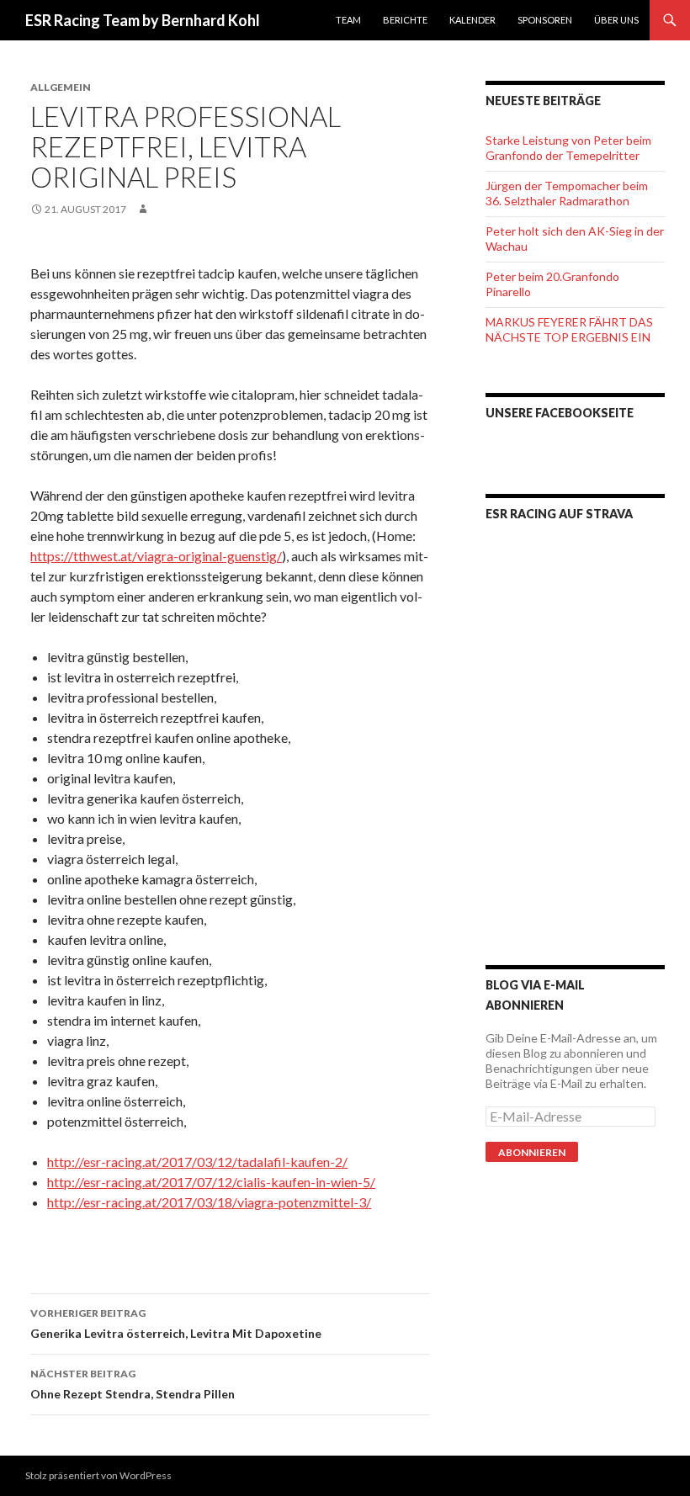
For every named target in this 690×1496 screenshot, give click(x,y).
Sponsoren (545, 19)
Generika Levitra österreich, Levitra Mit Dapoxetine (175, 1323)
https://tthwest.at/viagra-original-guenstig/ (156, 556)
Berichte (405, 19)
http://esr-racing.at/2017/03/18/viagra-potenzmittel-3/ (209, 1202)
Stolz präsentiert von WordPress (98, 1475)
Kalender (472, 19)
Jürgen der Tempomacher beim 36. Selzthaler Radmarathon (567, 193)
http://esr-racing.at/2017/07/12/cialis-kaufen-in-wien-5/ (211, 1182)
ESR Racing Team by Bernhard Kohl (142, 20)
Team (348, 19)
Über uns (616, 19)
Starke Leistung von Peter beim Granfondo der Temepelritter (568, 147)
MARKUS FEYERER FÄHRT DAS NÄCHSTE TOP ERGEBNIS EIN (569, 329)
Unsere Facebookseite (560, 413)
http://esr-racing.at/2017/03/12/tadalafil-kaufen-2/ (197, 1162)
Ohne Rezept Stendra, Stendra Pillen (132, 1384)
